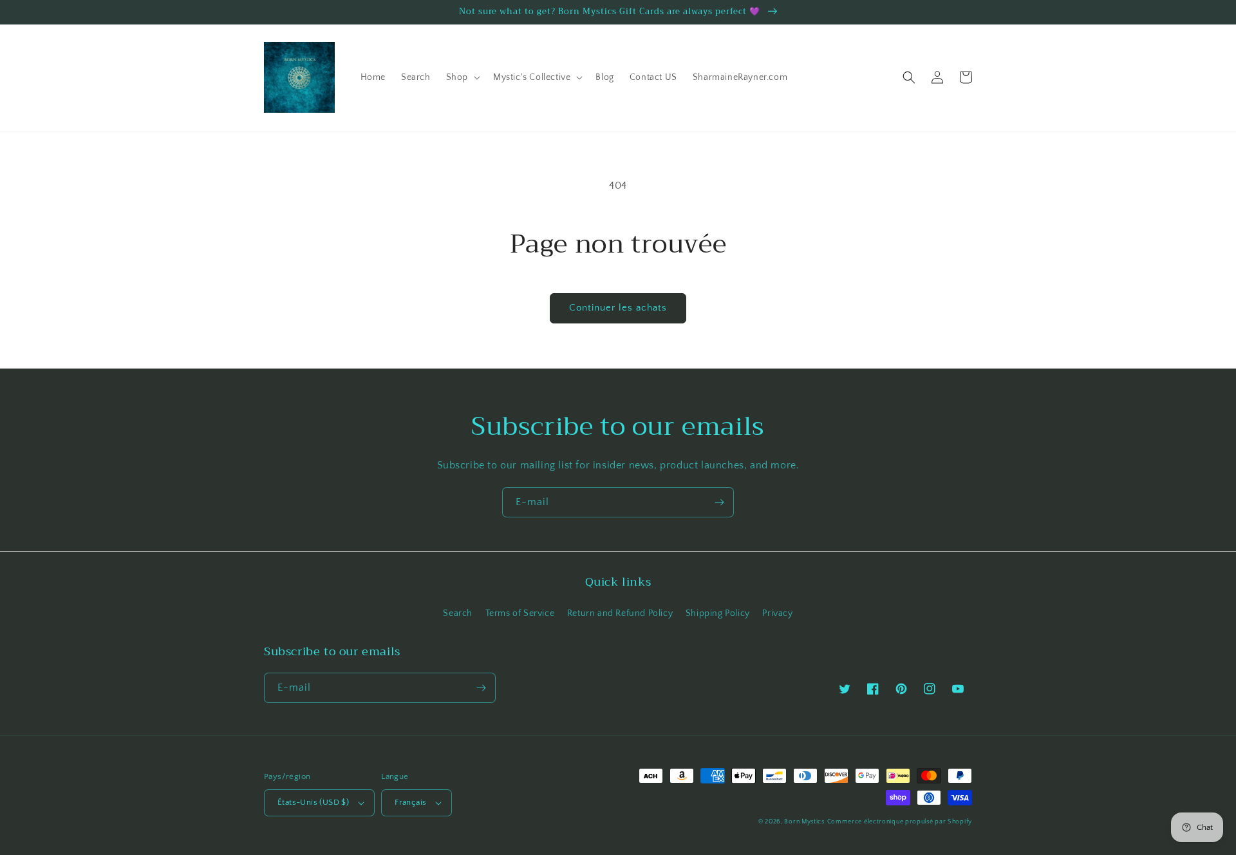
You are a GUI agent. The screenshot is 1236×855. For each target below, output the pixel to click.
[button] (461, 77)
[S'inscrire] (719, 502)
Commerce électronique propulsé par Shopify (899, 821)
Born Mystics (804, 821)
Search (458, 613)
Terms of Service (520, 613)
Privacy (777, 613)
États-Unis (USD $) (313, 802)
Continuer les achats (618, 307)
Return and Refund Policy (620, 613)
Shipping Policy (718, 613)
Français (410, 802)
